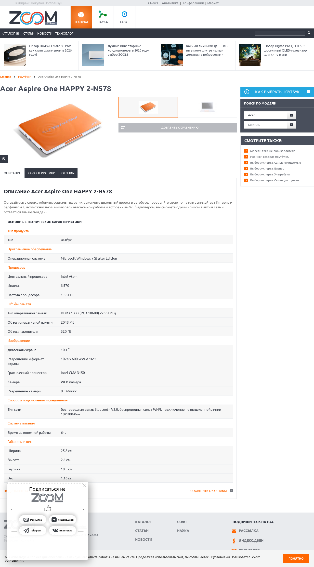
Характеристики (41, 173)
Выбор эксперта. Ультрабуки (270, 174)
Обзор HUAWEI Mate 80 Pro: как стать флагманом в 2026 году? (50, 50)
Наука (102, 22)
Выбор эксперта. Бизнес (267, 168)
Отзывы (68, 173)
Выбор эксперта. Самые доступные (275, 180)
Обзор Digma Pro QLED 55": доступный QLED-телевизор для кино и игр (285, 50)
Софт (124, 22)
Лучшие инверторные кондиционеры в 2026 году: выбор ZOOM (128, 50)
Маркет (213, 3)
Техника (81, 22)
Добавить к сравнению (179, 127)
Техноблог (64, 33)
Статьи (28, 33)
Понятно (295, 558)
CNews (153, 3)
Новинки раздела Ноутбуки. (269, 156)
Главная (5, 76)
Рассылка (249, 531)
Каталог (8, 33)
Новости (44, 33)
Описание (12, 173)
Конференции (193, 3)
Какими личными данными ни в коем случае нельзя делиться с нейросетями (207, 50)
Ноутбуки (24, 76)
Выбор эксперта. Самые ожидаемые (275, 162)
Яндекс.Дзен (251, 540)
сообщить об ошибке (209, 490)
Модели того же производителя (272, 150)
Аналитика (170, 3)
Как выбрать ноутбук (277, 92)
